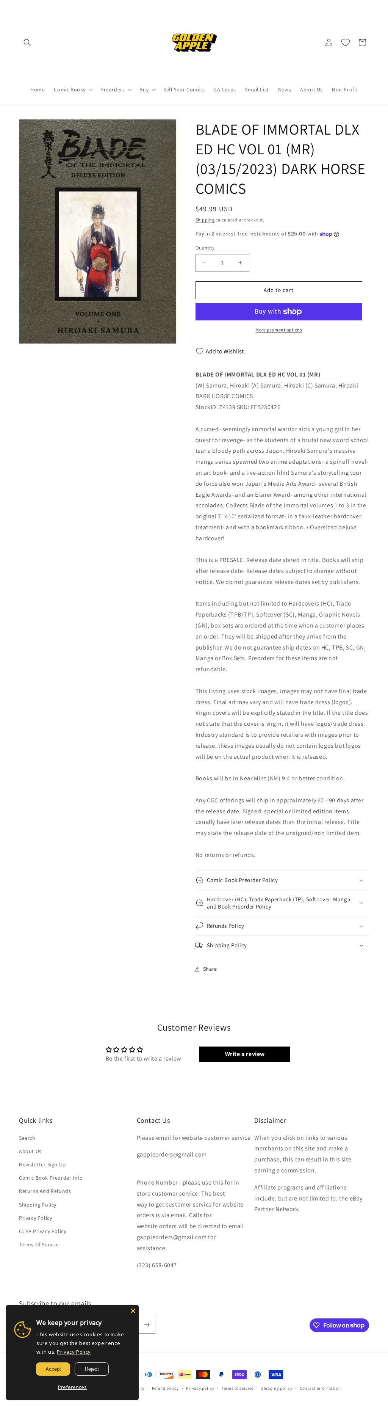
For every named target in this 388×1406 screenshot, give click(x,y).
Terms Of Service (39, 1244)
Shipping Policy (37, 1204)
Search (27, 1138)
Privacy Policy (35, 1218)
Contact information (320, 1388)
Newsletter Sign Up (42, 1164)
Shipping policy (277, 1388)
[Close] (133, 1311)
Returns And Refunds (45, 1191)
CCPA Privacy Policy (42, 1231)
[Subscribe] (146, 1325)
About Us (30, 1151)
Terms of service (237, 1388)
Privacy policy (200, 1388)
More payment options (278, 330)
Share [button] (210, 968)
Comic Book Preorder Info (51, 1177)
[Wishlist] (345, 42)
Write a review (245, 1054)
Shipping (205, 220)
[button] (27, 42)
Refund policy (165, 1388)
